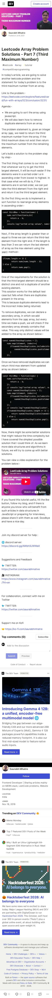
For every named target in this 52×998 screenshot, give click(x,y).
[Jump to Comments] (18, 994)
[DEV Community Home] (10, 3)
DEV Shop (34, 969)
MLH (44, 969)
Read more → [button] (11, 752)
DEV (15, 980)
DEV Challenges (20, 954)
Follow (26, 776)
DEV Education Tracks (19, 958)
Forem (15, 977)
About (28, 966)
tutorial (28, 65)
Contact (37, 966)
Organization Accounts (34, 962)
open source (29, 977)
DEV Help (36, 958)
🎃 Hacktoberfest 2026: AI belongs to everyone (23, 899)
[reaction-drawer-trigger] (7, 994)
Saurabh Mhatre (17, 32)
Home (8, 954)
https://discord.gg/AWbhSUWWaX (21, 546)
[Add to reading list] (30, 994)
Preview (26, 656)
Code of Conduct (18, 664)
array (18, 65)
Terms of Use (42, 973)
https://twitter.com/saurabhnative (21, 569)
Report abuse (35, 664)
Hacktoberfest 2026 (12, 916)
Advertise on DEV (13, 962)
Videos (42, 954)
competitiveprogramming (16, 69)
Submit (11, 656)
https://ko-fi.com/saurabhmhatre (23, 629)
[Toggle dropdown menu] (48, 673)
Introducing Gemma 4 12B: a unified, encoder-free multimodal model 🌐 (25, 713)
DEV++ (33, 954)
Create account (41, 3)
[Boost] (40, 994)
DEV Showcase (16, 966)
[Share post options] (47, 994)
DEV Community (26, 813)
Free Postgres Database (17, 969)
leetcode (8, 65)
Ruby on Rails (26, 983)
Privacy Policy (28, 973)
